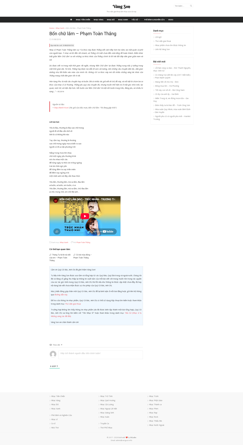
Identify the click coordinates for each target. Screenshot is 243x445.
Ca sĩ (53, 423)
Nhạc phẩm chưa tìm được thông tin (170, 45)
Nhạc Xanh (123, 19)
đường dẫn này (61, 294)
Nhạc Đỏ (111, 19)
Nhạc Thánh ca (155, 404)
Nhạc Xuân (104, 417)
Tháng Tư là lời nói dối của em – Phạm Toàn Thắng (59, 258)
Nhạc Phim (153, 408)
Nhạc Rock (153, 417)
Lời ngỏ (158, 37)
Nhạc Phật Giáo (155, 400)
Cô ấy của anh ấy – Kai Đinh (167, 94)
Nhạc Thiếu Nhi (155, 421)
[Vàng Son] (71, 20)
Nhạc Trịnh (153, 396)
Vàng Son (121, 6)
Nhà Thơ (55, 427)
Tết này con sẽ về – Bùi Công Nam (170, 90)
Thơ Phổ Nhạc (106, 427)
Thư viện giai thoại (73, 303)
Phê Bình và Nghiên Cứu (61, 415)
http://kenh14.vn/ (61, 107)
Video (170, 19)
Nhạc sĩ (54, 419)
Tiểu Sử (134, 19)
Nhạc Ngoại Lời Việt (108, 408)
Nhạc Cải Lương (107, 404)
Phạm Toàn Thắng (83, 242)
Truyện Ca (104, 423)
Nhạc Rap (153, 412)
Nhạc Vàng (98, 19)
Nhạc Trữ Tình (106, 396)
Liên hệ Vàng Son (162, 49)
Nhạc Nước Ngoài (156, 425)
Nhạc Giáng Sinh (107, 412)
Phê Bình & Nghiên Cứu (154, 19)
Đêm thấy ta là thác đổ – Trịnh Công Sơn (172, 105)
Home (51, 28)
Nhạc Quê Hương (107, 400)
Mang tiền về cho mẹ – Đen (166, 81)
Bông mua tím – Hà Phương (167, 86)
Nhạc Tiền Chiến (83, 19)
